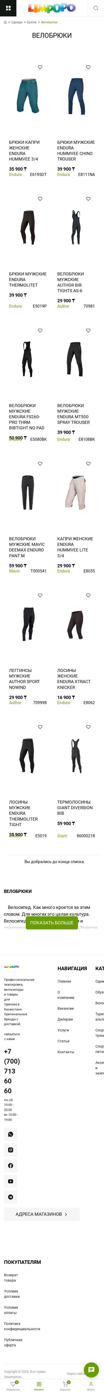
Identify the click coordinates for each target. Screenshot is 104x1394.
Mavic (14, 571)
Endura (15, 174)
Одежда (16, 22)
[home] (5, 22)
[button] (40, 67)
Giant (62, 835)
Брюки (32, 22)
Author (63, 306)
